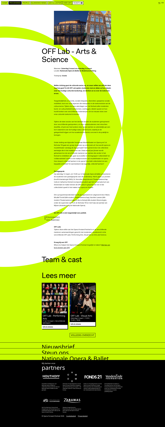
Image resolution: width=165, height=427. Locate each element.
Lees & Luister (54, 3)
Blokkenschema (38, 3)
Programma (15, 3)
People (26, 3)
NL (159, 3)
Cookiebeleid (71, 416)
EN (163, 3)
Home (4, 3)
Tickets (76, 3)
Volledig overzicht (82, 335)
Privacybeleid (83, 416)
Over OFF (67, 3)
